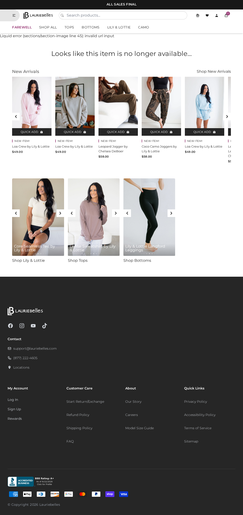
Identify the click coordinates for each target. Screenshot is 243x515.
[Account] (216, 15)
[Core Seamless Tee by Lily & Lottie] (38, 217)
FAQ (70, 441)
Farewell (22, 27)
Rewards (15, 418)
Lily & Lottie (119, 27)
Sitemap (191, 441)
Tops (69, 27)
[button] (226, 15)
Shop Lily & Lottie (28, 260)
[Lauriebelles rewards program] (197, 15)
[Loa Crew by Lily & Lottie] (31, 106)
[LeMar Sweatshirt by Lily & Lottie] (94, 217)
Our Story (133, 401)
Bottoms (90, 27)
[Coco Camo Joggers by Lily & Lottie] (161, 106)
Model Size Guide (139, 428)
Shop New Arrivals (214, 71)
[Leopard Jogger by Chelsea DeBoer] (118, 106)
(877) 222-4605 (25, 358)
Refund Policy (77, 415)
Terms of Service (197, 428)
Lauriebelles (49, 504)
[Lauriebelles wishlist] (207, 15)
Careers (131, 415)
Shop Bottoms (137, 260)
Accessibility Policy (199, 415)
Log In (13, 400)
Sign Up (14, 409)
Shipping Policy (79, 428)
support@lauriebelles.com (35, 348)
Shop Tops (78, 260)
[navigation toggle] (16, 15)
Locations (21, 367)
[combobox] (123, 15)
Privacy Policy (195, 401)
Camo (143, 27)
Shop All (48, 27)
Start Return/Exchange (85, 401)
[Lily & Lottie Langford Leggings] (149, 217)
